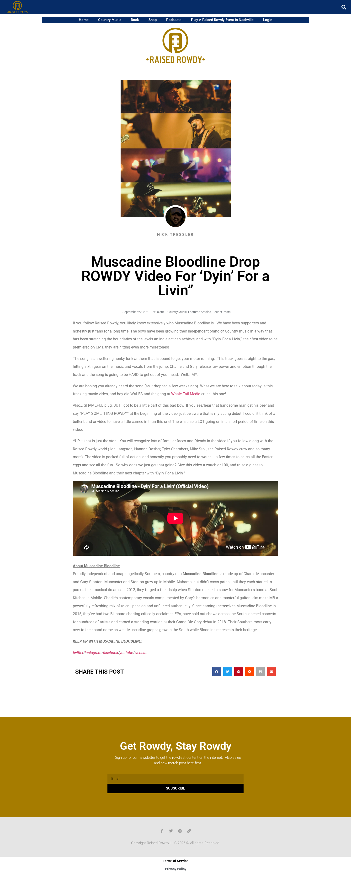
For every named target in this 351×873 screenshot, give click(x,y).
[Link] (189, 831)
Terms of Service (175, 861)
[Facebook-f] (162, 831)
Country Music (109, 20)
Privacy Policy (175, 869)
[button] (344, 7)
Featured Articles (199, 312)
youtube (126, 652)
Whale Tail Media (185, 394)
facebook (110, 652)
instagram (93, 652)
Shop (153, 20)
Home (84, 20)
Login (267, 20)
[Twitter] (171, 831)
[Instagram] (180, 831)
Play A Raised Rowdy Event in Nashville (222, 20)
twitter (78, 652)
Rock (135, 20)
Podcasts (173, 20)
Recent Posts (222, 312)
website (140, 652)
